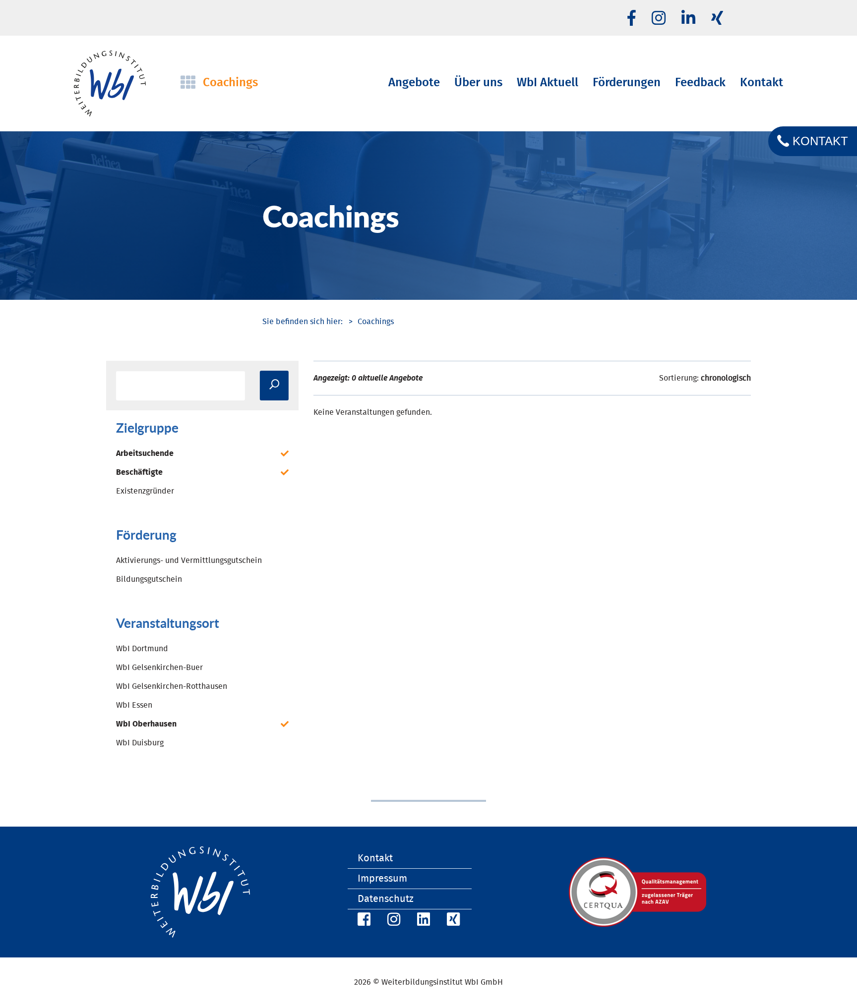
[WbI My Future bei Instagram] (658, 19)
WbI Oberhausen (146, 724)
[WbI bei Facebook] (362, 921)
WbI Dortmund (142, 649)
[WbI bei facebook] (631, 19)
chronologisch (726, 378)
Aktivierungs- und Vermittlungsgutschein (189, 560)
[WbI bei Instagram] (392, 921)
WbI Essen (134, 705)
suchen (274, 385)
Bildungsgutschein (149, 579)
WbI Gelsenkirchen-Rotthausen (171, 686)
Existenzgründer (145, 491)
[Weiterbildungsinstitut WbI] (302, 322)
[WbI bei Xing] (717, 19)
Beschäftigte (139, 472)
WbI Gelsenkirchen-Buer (159, 667)
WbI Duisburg (140, 743)
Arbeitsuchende (145, 453)
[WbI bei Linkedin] (688, 19)
